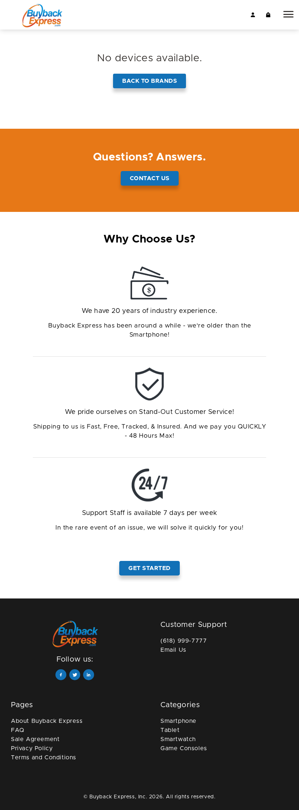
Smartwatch (178, 739)
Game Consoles (183, 748)
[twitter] (74, 674)
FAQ (17, 730)
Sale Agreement (35, 739)
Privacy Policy (32, 748)
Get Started (149, 568)
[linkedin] (88, 674)
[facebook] (60, 674)
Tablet (170, 730)
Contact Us (150, 178)
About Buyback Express (47, 721)
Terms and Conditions (43, 757)
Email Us (173, 650)
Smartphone (178, 721)
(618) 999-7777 (183, 641)
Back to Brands (149, 81)
